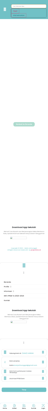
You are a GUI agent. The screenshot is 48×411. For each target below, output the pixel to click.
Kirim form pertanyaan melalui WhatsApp (20, 372)
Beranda (7, 282)
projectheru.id (36, 250)
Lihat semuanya (18, 15)
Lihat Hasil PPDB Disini (17, 379)
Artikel (14, 408)
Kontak (7, 300)
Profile (6, 287)
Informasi (8, 291)
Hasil (15, 11)
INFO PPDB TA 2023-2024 (14, 296)
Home (5, 408)
